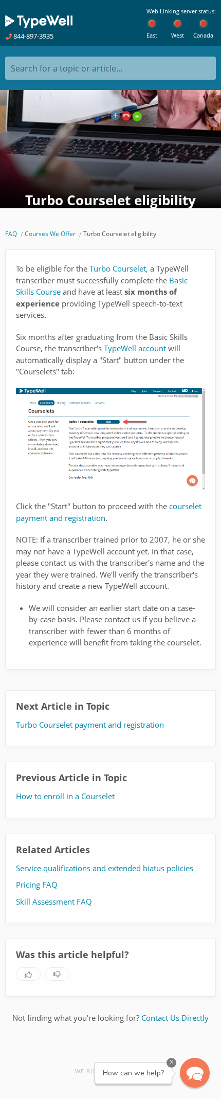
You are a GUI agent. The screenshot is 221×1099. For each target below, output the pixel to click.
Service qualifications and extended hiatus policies (104, 868)
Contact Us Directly (175, 1018)
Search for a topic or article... (66, 68)
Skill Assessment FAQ (54, 901)
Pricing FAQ (37, 884)
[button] (195, 1073)
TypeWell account (135, 348)
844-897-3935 (32, 36)
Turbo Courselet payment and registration (90, 724)
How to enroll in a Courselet (65, 796)
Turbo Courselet (117, 268)
